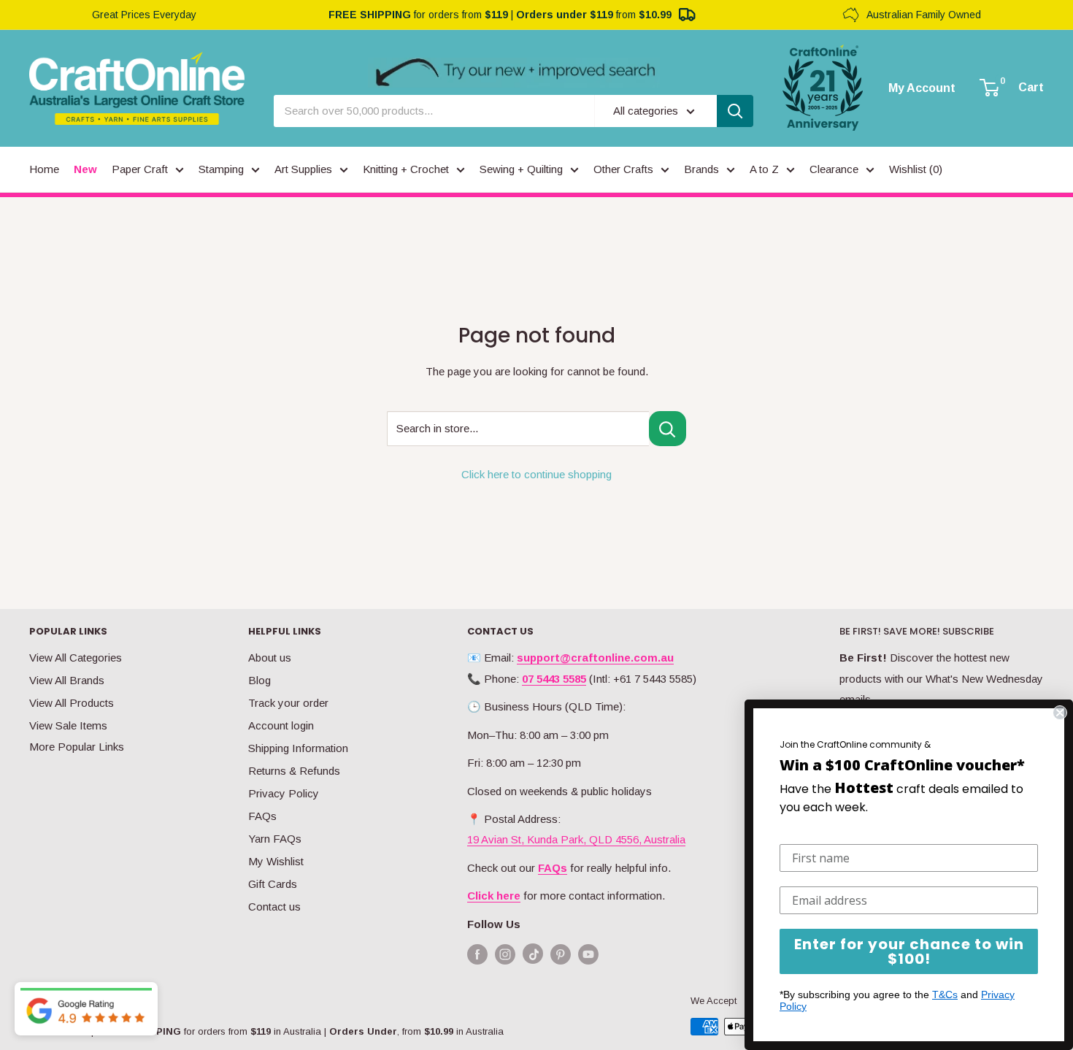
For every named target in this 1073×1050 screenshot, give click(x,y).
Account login (281, 725)
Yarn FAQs (274, 838)
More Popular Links (76, 746)
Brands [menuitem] (701, 169)
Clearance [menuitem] (833, 169)
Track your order (288, 703)
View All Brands (66, 680)
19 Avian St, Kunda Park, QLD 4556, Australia (576, 839)
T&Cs (945, 994)
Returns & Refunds (294, 770)
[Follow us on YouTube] (588, 954)
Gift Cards (272, 884)
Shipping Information (298, 748)
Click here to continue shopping (536, 474)
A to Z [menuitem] (764, 169)
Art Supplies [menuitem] (303, 169)
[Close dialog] (1060, 712)
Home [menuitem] (44, 169)
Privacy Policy (283, 793)
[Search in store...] (667, 428)
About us (269, 657)
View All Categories (75, 657)
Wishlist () (915, 169)
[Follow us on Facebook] (477, 954)
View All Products (71, 703)
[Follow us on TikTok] (533, 956)
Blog (259, 680)
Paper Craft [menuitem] (140, 169)
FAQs (262, 816)
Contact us (274, 906)
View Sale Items (68, 725)
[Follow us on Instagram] (505, 954)
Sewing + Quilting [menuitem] (521, 169)
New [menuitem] (85, 169)
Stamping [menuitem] (221, 169)
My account (921, 88)
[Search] (735, 111)
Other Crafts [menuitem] (623, 169)
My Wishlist (276, 861)
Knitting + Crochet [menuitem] (406, 169)
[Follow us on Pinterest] (560, 954)
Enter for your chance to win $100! (909, 951)
